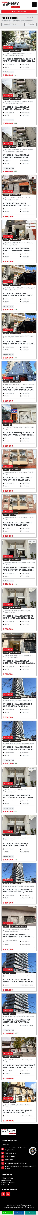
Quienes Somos (7, 1178)
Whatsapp (8, 1213)
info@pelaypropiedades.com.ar (16, 1163)
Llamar (31, 1213)
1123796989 (9, 1160)
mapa (32, 24)
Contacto (5, 1184)
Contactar (20, 1213)
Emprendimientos (7, 1182)
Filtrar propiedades (20, 12)
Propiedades (6, 1180)
